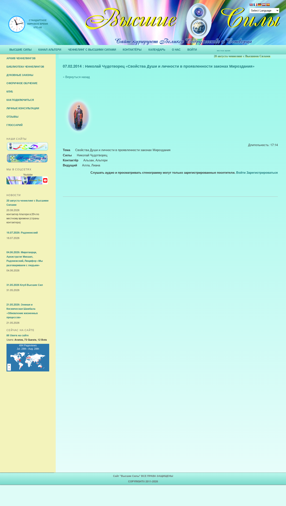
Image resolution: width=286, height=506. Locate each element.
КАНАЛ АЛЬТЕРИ (49, 49)
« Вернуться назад (76, 76)
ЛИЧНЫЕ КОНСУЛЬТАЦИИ (22, 108)
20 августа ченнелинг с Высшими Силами (236, 56)
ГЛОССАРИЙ (14, 125)
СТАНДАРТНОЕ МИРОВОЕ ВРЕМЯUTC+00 (37, 24)
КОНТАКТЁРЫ (132, 49)
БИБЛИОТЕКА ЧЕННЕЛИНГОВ (25, 66)
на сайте (17, 335)
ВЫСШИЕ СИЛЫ (20, 49)
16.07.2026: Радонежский (22, 232)
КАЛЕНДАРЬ (156, 49)
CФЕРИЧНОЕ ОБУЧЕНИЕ (21, 83)
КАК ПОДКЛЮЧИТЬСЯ (20, 100)
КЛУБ (9, 91)
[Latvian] (264, 5)
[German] (260, 5)
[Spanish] (268, 5)
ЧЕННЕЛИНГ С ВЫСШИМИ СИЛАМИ (92, 49)
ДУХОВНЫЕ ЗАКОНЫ (19, 75)
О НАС (176, 49)
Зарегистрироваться (262, 172)
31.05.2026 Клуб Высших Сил (24, 285)
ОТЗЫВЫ (12, 116)
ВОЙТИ (192, 49)
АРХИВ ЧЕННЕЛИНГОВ (21, 58)
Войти (241, 172)
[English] (251, 5)
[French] (255, 5)
